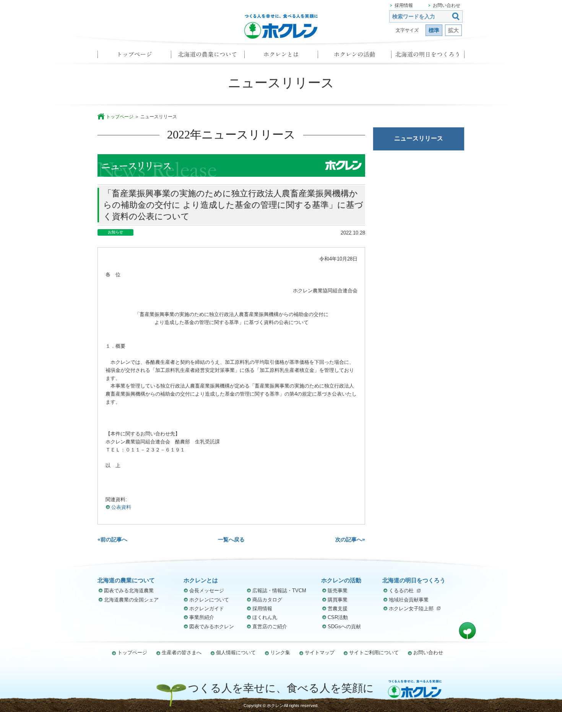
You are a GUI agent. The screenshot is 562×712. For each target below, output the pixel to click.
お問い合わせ (446, 5)
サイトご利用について (374, 652)
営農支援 (338, 608)
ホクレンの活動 (354, 56)
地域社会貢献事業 (409, 600)
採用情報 (404, 5)
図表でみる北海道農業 (129, 590)
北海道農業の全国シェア (131, 600)
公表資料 (121, 507)
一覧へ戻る (231, 539)
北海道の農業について (207, 56)
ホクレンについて (209, 600)
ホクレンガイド (206, 608)
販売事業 (338, 590)
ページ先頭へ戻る (467, 630)
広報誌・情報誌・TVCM (279, 590)
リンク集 (280, 652)
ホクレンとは (281, 56)
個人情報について (236, 652)
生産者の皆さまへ (181, 652)
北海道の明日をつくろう (428, 56)
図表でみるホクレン (211, 626)
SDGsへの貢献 (344, 626)
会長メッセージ (206, 590)
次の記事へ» (350, 539)
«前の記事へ (112, 539)
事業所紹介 (201, 617)
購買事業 (338, 600)
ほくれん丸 (264, 617)
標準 (434, 30)
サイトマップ (320, 652)
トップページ (134, 56)
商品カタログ (267, 600)
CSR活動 (338, 617)
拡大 (453, 30)
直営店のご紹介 (269, 626)
